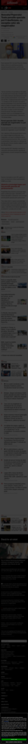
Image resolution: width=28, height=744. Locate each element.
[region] (14, 728)
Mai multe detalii (6, 721)
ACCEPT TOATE (14, 739)
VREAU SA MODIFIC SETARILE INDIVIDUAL (14, 742)
